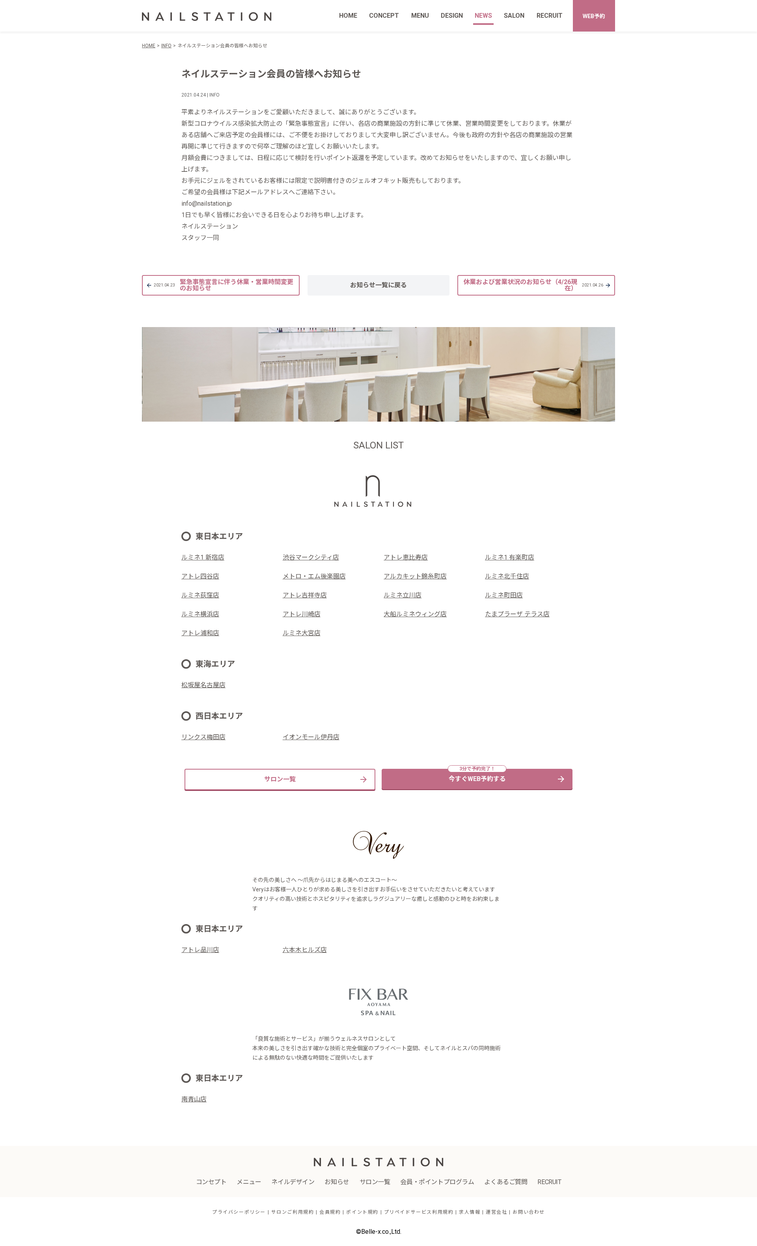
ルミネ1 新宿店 (202, 557)
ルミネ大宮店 (302, 633)
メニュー (249, 1182)
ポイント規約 (362, 1212)
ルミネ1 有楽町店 (509, 557)
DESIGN (452, 15)
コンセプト (211, 1182)
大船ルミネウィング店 (415, 614)
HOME (348, 15)
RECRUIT (550, 15)
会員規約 (330, 1212)
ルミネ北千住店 (507, 576)
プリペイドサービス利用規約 (419, 1212)
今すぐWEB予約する (477, 779)
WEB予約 (594, 16)
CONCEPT (384, 15)
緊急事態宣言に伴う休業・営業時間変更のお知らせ (223, 285)
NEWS (483, 15)
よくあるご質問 (505, 1182)
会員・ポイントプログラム (437, 1182)
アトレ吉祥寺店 (305, 595)
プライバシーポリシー (239, 1212)
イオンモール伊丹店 (311, 737)
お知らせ (336, 1182)
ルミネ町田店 (504, 595)
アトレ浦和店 (200, 633)
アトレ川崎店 (302, 614)
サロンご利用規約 (292, 1212)
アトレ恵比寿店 (406, 557)
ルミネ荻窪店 (200, 595)
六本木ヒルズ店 (305, 950)
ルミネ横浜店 (200, 614)
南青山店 (194, 1099)
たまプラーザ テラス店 (517, 614)
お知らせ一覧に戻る (378, 285)
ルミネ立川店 (402, 595)
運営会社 (496, 1212)
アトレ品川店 (200, 950)
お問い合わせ (529, 1212)
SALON (514, 15)
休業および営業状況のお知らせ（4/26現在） (533, 285)
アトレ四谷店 (200, 576)
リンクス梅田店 (203, 737)
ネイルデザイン (292, 1182)
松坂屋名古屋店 (203, 685)
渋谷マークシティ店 (311, 557)
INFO (166, 45)
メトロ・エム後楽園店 (314, 576)
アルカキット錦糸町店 (415, 576)
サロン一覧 (280, 779)
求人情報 (469, 1212)
